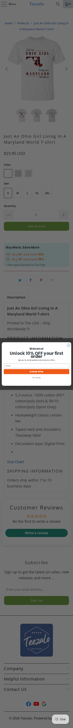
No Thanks (36, 377)
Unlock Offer (36, 371)
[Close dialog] (69, 345)
